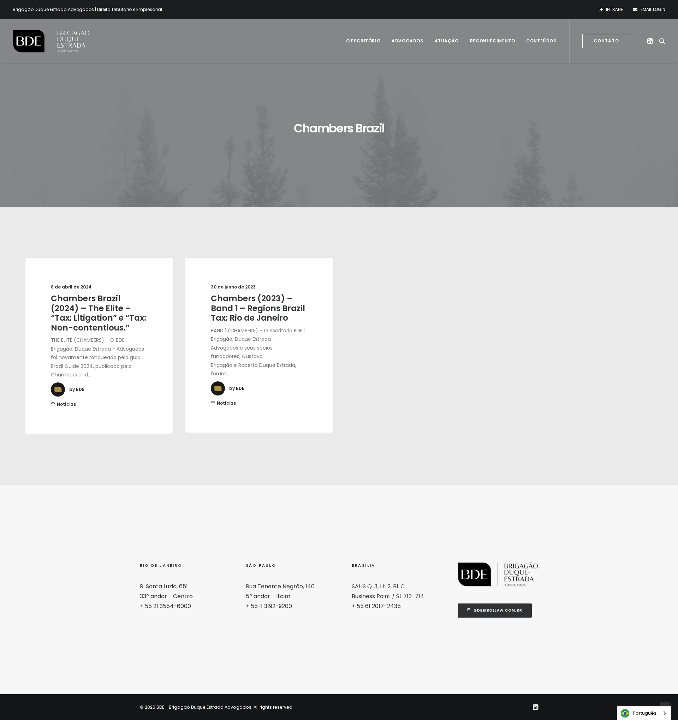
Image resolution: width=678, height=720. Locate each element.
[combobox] (644, 713)
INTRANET (615, 9)
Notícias (66, 404)
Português (644, 713)
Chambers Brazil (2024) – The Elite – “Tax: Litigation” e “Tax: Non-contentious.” (98, 313)
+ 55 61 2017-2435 (376, 606)
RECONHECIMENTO (492, 41)
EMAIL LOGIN (653, 9)
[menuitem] (614, 9)
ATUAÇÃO (447, 41)
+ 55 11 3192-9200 (269, 606)
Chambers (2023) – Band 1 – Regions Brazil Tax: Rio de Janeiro (258, 308)
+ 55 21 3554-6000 (165, 606)
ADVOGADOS (407, 41)
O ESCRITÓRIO (363, 41)
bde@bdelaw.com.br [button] (498, 610)
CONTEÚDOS (541, 41)
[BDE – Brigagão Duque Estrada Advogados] (51, 41)
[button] (651, 41)
